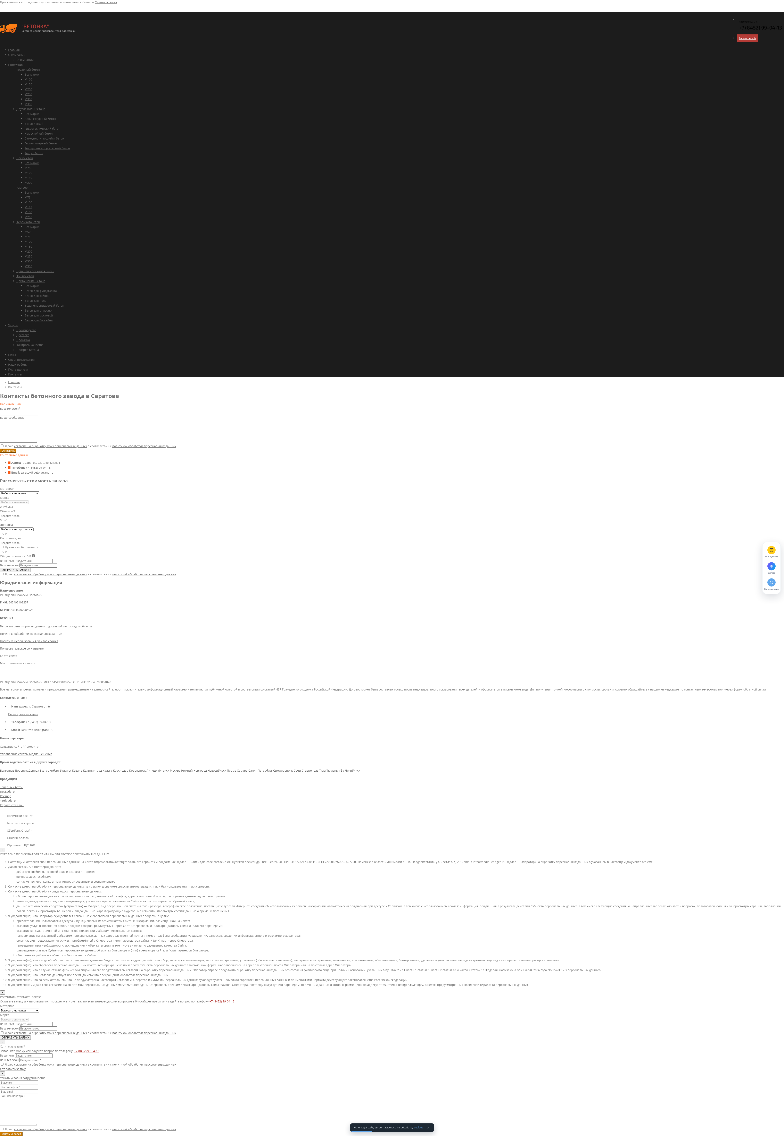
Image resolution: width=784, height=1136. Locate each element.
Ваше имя (7, 561)
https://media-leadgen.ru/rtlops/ (401, 985)
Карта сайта (8, 656)
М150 (28, 84)
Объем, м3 (7, 511)
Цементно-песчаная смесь (35, 271)
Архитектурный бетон (40, 119)
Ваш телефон (9, 565)
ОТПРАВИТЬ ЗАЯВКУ (15, 569)
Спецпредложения (21, 360)
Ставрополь (310, 770)
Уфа (341, 770)
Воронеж (21, 770)
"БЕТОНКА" (35, 26)
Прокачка (23, 340)
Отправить (8, 450)
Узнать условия (106, 2)
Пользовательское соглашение (22, 648)
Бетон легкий (34, 124)
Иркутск (65, 770)
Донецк (33, 770)
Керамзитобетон (28, 222)
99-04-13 (760, 28)
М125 (28, 207)
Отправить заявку (13, 1069)
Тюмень (332, 770)
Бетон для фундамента (41, 291)
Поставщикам (18, 369)
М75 (28, 168)
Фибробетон (25, 276)
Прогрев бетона (27, 350)
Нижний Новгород (194, 770)
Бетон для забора (37, 296)
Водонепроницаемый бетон (44, 305)
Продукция (16, 65)
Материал (7, 489)
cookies (418, 1127)
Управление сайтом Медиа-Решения (26, 754)
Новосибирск (217, 770)
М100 (28, 79)
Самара (242, 770)
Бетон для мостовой (39, 315)
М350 (28, 104)
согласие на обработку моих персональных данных (50, 446)
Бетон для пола (35, 301)
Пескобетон (24, 158)
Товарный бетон (28, 69)
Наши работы (17, 364)
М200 (28, 89)
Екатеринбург (49, 770)
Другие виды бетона (30, 109)
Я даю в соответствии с (90, 446)
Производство (26, 330)
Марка (4, 498)
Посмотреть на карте (23, 714)
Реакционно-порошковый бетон (47, 148)
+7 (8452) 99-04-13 (38, 467)
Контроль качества (29, 345)
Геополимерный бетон (41, 143)
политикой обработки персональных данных (144, 446)
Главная (14, 50)
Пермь (231, 770)
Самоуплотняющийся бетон (44, 138)
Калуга (107, 770)
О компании (16, 55)
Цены (12, 355)
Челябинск (352, 770)
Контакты (15, 374)
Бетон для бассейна (39, 320)
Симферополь (283, 770)
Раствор (22, 187)
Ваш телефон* (10, 408)
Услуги (13, 325)
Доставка (22, 335)
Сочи (297, 770)
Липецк (152, 770)
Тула (322, 770)
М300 (28, 99)
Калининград (92, 770)
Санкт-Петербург (260, 770)
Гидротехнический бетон (42, 128)
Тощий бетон (34, 153)
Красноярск (137, 770)
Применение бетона (30, 281)
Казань (77, 770)
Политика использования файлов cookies (29, 641)
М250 (28, 94)
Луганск (163, 770)
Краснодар (120, 770)
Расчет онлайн (747, 38)
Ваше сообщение (12, 417)
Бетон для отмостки (38, 310)
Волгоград (7, 770)
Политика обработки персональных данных (31, 634)
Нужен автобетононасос (21, 547)
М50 (28, 232)
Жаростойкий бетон (39, 133)
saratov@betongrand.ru (37, 472)
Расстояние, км (10, 538)
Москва (175, 770)
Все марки (32, 74)
